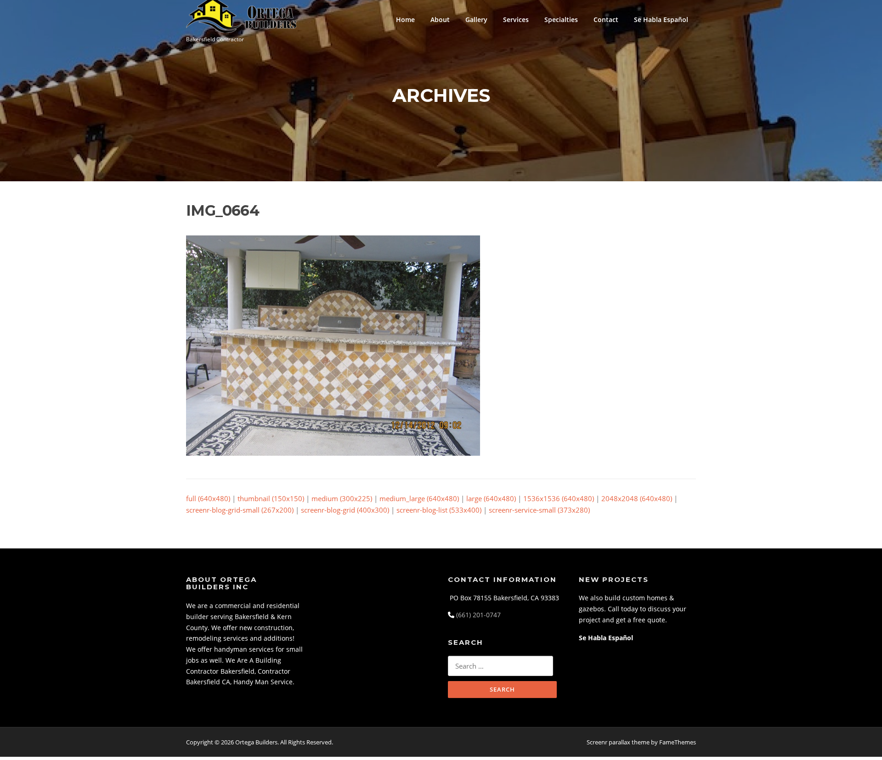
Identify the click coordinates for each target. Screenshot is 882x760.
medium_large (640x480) (419, 498)
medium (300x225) (341, 498)
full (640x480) (208, 498)
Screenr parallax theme (618, 742)
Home (405, 19)
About (440, 19)
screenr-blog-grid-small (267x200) (240, 509)
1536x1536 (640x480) (558, 498)
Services (516, 19)
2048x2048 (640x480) (636, 498)
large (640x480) (491, 498)
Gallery (476, 19)
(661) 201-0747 (478, 614)
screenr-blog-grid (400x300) (345, 509)
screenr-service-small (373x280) (539, 509)
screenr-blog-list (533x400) (438, 509)
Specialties (561, 19)
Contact (606, 19)
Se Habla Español (661, 19)
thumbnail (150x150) (270, 498)
